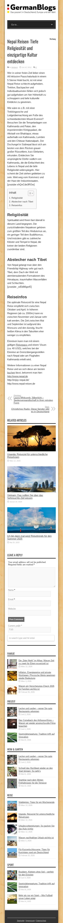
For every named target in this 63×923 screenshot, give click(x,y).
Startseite (20, 921)
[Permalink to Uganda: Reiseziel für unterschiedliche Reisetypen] (31, 450)
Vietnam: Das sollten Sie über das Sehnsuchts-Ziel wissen (25, 496)
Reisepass (22, 344)
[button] (29, 193)
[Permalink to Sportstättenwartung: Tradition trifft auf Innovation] (12, 741)
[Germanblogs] (31, 11)
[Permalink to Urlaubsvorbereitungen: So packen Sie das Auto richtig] (12, 833)
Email (10, 599)
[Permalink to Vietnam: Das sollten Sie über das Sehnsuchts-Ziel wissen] (31, 491)
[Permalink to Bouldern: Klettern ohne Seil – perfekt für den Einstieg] (12, 879)
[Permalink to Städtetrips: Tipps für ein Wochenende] (12, 810)
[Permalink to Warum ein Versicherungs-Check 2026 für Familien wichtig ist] (12, 693)
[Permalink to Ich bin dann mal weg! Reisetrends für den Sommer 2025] (31, 532)
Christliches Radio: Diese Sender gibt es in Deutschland (30, 409)
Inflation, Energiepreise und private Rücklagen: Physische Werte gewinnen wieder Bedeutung (37, 675)
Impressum (30, 921)
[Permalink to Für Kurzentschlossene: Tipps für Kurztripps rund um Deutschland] (12, 857)
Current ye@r (15, 626)
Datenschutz (41, 921)
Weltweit (14, 67)
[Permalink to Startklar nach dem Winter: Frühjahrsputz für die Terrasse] (12, 787)
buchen (11, 372)
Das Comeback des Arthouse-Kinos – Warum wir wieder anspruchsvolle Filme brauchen (37, 723)
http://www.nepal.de (17, 376)
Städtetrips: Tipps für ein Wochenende (36, 802)
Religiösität (17, 198)
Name (11, 590)
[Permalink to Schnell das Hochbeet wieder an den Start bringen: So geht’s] (12, 776)
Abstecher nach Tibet (22, 201)
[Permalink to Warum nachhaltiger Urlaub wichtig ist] (12, 845)
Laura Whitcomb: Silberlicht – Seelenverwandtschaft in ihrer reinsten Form (33, 399)
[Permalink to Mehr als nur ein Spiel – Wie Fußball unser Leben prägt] (12, 903)
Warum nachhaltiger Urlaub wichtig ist (36, 837)
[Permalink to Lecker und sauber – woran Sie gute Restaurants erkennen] (12, 716)
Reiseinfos (16, 205)
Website (12, 609)
